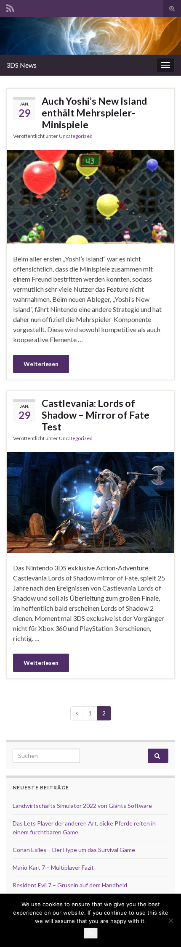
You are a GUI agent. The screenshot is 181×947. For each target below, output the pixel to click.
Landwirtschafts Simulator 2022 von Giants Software (82, 805)
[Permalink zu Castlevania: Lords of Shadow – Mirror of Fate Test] (90, 501)
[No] (170, 920)
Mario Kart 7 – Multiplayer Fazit (53, 867)
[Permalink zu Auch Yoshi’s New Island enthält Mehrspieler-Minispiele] (90, 196)
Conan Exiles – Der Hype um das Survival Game (74, 849)
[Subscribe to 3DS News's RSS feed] (10, 7)
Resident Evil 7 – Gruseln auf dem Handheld (70, 885)
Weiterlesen (41, 363)
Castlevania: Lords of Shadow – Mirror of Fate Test (95, 415)
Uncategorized (76, 136)
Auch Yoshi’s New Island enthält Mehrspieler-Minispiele (94, 112)
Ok (90, 933)
